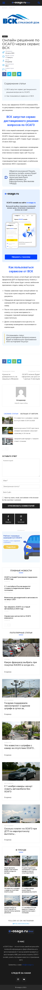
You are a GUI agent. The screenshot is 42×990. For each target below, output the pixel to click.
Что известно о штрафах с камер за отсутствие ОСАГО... (19, 746)
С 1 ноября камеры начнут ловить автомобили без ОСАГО (18, 789)
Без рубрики (8, 592)
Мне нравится (8, 514)
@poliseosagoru (21, 924)
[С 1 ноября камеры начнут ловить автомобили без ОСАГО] (21, 771)
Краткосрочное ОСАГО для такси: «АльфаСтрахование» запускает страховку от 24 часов (26, 430)
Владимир (21, 400)
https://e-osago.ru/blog (21, 403)
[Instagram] (18, 979)
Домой (4, 8)
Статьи (6, 611)
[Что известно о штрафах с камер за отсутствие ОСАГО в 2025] (7, 420)
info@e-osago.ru (28, 965)
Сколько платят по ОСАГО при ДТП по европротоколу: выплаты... (20, 831)
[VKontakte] (24, 979)
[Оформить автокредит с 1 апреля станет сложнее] (7, 441)
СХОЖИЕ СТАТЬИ (11, 413)
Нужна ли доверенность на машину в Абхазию (10, 376)
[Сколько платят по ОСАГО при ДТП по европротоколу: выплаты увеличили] (21, 814)
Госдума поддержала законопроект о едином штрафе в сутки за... (17, 706)
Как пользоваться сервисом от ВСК (20, 96)
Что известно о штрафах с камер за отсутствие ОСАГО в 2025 (12, 890)
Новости (12, 8)
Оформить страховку (21, 257)
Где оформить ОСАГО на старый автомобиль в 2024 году (17, 608)
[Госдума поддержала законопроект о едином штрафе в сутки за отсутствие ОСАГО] (21, 688)
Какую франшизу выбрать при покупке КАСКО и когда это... (20, 663)
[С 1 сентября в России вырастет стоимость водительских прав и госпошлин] (30, 900)
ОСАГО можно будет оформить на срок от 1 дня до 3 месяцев (31, 376)
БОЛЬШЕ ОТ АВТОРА (29, 413)
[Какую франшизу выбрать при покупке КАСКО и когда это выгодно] (21, 647)
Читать (21, 514)
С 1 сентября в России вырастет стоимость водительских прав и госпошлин (17, 588)
